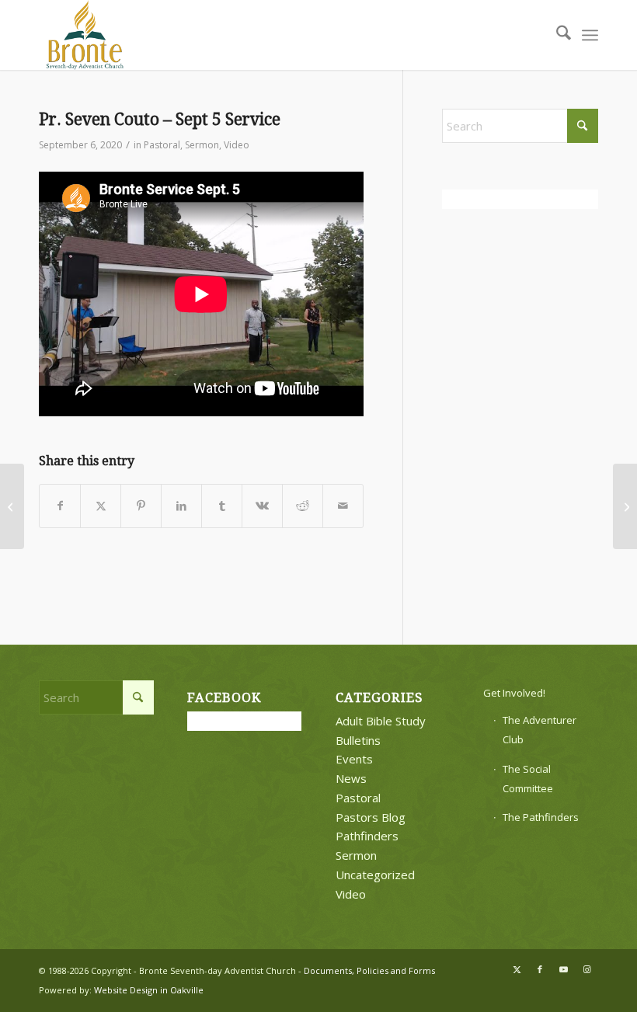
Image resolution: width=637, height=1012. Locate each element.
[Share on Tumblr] (222, 506)
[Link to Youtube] (563, 969)
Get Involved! (514, 693)
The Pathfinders (541, 817)
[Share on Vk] (262, 506)
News (351, 778)
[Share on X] (100, 506)
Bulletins (358, 740)
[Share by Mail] (343, 506)
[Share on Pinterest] (141, 506)
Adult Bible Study (381, 721)
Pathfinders (367, 835)
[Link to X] (516, 969)
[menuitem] (556, 35)
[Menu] (590, 35)
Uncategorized (375, 874)
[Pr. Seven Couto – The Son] (12, 506)
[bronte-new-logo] (85, 35)
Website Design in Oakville (149, 990)
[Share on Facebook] (60, 506)
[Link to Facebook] (540, 969)
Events (354, 759)
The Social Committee (528, 778)
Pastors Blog (371, 817)
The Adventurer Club (539, 729)
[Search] (556, 35)
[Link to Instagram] (586, 969)
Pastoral (162, 144)
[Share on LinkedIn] (181, 506)
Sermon (202, 144)
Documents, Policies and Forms (369, 970)
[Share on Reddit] (302, 506)
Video (236, 144)
